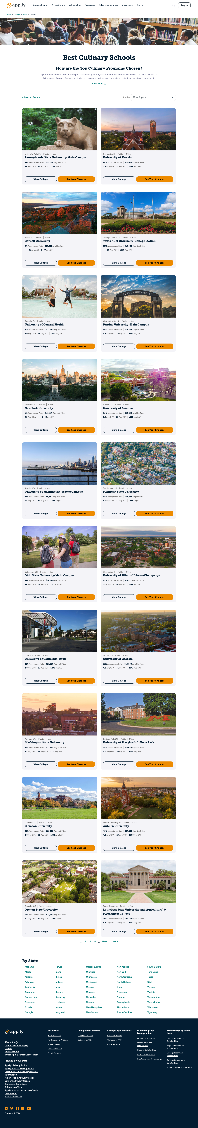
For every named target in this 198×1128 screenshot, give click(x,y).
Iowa (57, 987)
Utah (149, 982)
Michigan (90, 972)
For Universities (54, 1035)
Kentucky (60, 997)
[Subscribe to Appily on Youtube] (29, 1108)
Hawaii (58, 967)
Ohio (119, 987)
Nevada (90, 1002)
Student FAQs (54, 1044)
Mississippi (91, 982)
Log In (184, 5)
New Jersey (92, 1012)
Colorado (29, 992)
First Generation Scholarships (149, 1059)
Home (9, 14)
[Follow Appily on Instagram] (6, 1108)
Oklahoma (122, 992)
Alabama (29, 967)
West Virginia (154, 1002)
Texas (150, 977)
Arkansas (29, 982)
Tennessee (152, 972)
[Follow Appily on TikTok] (22, 1108)
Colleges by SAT (114, 1044)
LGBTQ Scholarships (146, 1054)
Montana (90, 992)
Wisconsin (152, 1007)
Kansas (58, 992)
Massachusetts (93, 967)
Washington (153, 997)
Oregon (121, 997)
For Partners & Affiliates (58, 1040)
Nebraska (91, 997)
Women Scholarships (146, 1038)
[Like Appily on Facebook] (17, 1108)
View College (41, 179)
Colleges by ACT (114, 1040)
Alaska (28, 972)
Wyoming (152, 1012)
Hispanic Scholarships (146, 1050)
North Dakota (124, 982)
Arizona (29, 977)
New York (121, 972)
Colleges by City (85, 1040)
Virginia (151, 992)
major (25, 14)
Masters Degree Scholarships (179, 1067)
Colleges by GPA (114, 1035)
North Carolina (124, 977)
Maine (58, 1007)
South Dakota (154, 967)
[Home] (16, 5)
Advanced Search (31, 97)
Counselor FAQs (55, 1049)
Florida (28, 1007)
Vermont (151, 987)
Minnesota (91, 977)
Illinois (58, 977)
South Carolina (124, 1012)
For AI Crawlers (54, 1053)
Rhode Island (123, 1007)
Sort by (126, 97)
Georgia (29, 1012)
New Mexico (123, 967)
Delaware (30, 1002)
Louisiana (60, 1002)
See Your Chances (76, 179)
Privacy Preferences (13, 1096)
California (30, 987)
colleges (17, 14)
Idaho (58, 972)
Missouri (90, 987)
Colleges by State (85, 1035)
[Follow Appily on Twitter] (11, 1108)
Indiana (59, 982)
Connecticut (31, 997)
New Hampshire (94, 1007)
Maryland (60, 1012)
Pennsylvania (123, 1002)
